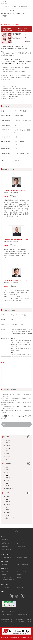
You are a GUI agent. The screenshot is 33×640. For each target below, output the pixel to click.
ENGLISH (19, 578)
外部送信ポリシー (22, 614)
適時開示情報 (5, 546)
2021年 (7, 453)
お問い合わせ (20, 587)
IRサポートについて (8, 578)
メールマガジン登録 (6, 557)
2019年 (7, 459)
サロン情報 (13, 6)
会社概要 (4, 574)
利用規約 (12, 611)
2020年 (8, 456)
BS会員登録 (4, 564)
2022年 (8, 451)
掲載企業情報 (5, 539)
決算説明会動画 (21, 546)
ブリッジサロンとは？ (7, 549)
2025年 (8, 443)
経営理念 (19, 574)
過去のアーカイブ (10, 488)
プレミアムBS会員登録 (22, 564)
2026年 (8, 440)
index (10, 2)
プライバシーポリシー (7, 614)
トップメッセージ (21, 571)
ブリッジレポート (21, 543)
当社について (5, 571)
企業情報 (6, 196)
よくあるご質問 (5, 587)
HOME (3, 611)
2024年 (8, 445)
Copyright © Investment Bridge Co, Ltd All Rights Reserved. (16, 637)
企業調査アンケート (6, 543)
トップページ (5, 6)
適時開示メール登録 (22, 557)
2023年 (8, 448)
